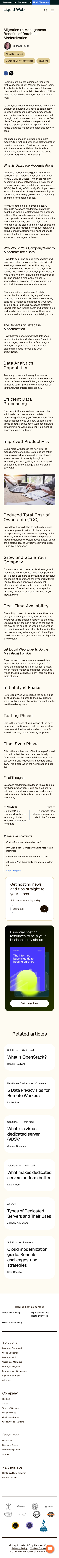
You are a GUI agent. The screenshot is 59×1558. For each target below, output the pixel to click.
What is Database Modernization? (23, 842)
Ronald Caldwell (16, 1064)
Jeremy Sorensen (16, 1146)
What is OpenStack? (27, 1057)
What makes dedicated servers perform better (29, 1175)
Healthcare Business (18, 1083)
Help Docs (7, 1440)
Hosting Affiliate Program (14, 1473)
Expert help (10, 308)
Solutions (43, 60)
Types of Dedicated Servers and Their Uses (29, 1213)
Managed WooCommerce (14, 1371)
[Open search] (45, 10)
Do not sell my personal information (29, 1551)
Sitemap (6, 1454)
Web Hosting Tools (11, 1449)
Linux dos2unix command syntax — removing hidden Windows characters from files (15, 815)
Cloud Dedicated (14, 54)
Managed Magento (11, 1366)
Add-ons (6, 1380)
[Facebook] (6, 73)
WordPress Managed (12, 1362)
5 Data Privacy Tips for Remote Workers (28, 1092)
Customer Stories (10, 1417)
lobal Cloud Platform (14, 1421)
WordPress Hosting (11, 1312)
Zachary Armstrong (18, 1223)
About (5, 1403)
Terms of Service (10, 1408)
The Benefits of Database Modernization (27, 856)
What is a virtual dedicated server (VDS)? (23, 1134)
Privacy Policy (9, 1412)
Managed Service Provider (19, 60)
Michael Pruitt (21, 45)
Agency (11, 1204)
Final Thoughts (13, 870)
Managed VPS (9, 1357)
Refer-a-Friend (9, 1477)
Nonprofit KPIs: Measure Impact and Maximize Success (44, 812)
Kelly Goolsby (14, 1272)
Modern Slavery (39, 1548)
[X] (11, 73)
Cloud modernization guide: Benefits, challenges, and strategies (27, 1257)
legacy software (24, 182)
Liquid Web (34, 788)
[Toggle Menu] (52, 10)
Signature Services (11, 1375)
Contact (6, 1399)
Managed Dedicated (12, 1348)
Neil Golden (13, 1102)
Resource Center (10, 1445)
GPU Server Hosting (12, 1322)
